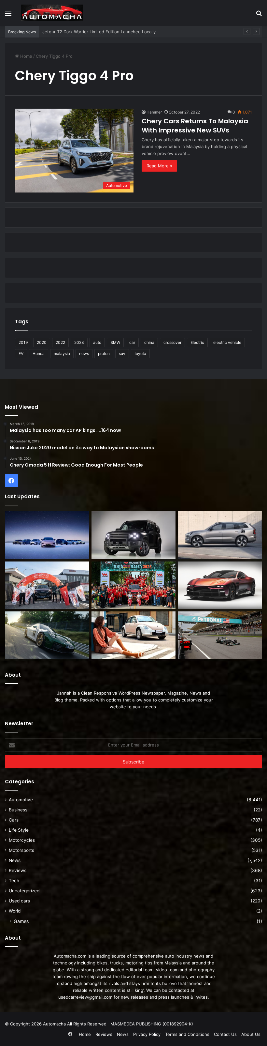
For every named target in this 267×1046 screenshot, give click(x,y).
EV (21, 353)
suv (122, 353)
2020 (42, 342)
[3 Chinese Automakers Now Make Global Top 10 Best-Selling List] (47, 535)
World (15, 911)
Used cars (19, 900)
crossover (172, 342)
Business (18, 809)
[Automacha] (52, 13)
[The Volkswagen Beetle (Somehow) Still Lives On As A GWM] (133, 635)
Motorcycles (22, 840)
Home (25, 56)
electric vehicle (227, 342)
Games (21, 921)
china (149, 342)
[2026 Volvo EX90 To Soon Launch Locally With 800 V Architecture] (220, 535)
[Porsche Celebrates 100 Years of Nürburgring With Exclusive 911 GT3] (47, 635)
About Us (250, 1034)
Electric (197, 342)
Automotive (21, 799)
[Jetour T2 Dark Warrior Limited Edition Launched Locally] (133, 535)
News (15, 860)
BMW (115, 342)
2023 (79, 342)
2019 (23, 342)
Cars (14, 820)
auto (97, 342)
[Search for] (259, 15)
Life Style (19, 830)
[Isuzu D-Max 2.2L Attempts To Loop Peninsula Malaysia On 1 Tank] (47, 585)
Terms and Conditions (187, 1034)
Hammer (154, 112)
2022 (60, 342)
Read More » (159, 165)
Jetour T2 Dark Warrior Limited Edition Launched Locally (99, 31)
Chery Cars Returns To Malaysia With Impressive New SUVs (195, 125)
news (84, 353)
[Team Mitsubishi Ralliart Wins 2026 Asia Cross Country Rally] (133, 585)
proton (104, 353)
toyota (140, 353)
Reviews (17, 870)
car (132, 342)
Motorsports (21, 850)
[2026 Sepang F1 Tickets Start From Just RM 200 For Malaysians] (220, 635)
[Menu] (8, 15)
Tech (14, 880)
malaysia (62, 353)
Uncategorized (24, 890)
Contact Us (225, 1034)
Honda (39, 353)
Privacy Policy (147, 1034)
